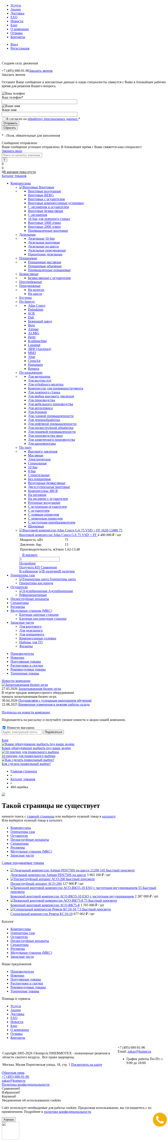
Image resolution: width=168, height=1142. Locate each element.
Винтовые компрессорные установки (56, 203)
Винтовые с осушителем (46, 199)
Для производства (41, 400)
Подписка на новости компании (26, 712)
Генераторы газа (22, 832)
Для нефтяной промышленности (52, 424)
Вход (14, 44)
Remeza (33, 368)
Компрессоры (20, 828)
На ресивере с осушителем (48, 499)
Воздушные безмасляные (46, 483)
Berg (31, 325)
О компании (19, 29)
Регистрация (19, 48)
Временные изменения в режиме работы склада (54, 704)
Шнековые (36, 526)
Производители (22, 653)
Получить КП (29, 567)
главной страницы (40, 816)
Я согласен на (43, 119)
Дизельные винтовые (44, 242)
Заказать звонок (41, 71)
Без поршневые (39, 479)
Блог (14, 25)
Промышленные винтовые (48, 230)
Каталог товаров (14, 176)
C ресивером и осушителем (48, 207)
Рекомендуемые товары (28, 669)
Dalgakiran (35, 309)
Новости (16, 21)
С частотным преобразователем (51, 522)
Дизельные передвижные (47, 250)
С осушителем (38, 510)
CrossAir (34, 361)
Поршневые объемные (45, 266)
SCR (31, 313)
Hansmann (35, 365)
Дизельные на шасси (43, 246)
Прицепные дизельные (45, 254)
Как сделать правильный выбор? (26, 764)
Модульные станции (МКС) (31, 851)
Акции (15, 9)
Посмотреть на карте (86, 1064)
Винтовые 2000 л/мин (44, 226)
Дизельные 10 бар (41, 238)
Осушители (19, 835)
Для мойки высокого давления (51, 396)
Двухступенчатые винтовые (49, 487)
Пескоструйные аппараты (29, 839)
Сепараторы (19, 843)
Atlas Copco (36, 305)
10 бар (32, 467)
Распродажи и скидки (26, 665)
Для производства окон (45, 435)
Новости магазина (20, 727)
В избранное (28, 571)
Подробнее (27, 563)
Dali (31, 317)
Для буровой (37, 412)
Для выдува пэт (39, 380)
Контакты (17, 37)
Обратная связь (13, 1073)
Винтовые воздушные (44, 191)
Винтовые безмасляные (45, 211)
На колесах (36, 290)
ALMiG (33, 333)
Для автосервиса (40, 408)
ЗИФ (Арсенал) (39, 349)
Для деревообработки (44, 420)
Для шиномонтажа (42, 443)
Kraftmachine (37, 341)
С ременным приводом (45, 518)
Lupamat (34, 345)
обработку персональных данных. (53, 119)
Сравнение (49, 567)
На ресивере (37, 495)
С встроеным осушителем (47, 506)
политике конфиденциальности (67, 1112)
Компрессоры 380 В (43, 491)
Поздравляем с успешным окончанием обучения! (55, 700)
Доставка (17, 13)
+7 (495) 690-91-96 (15, 1076)
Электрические (39, 459)
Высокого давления (42, 451)
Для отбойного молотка (45, 384)
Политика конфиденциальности (26, 1084)
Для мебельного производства (50, 404)
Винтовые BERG (41, 195)
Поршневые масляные (44, 262)
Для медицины (39, 376)
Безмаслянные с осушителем (49, 278)
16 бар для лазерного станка (49, 219)
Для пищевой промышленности (52, 432)
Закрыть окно (12, 151)
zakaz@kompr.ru (139, 1051)
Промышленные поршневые (49, 270)
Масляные (35, 455)
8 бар (32, 471)
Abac (31, 357)
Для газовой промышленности (51, 416)
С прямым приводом (43, 514)
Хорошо (9, 1119)
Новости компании (16, 681)
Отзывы (16, 33)
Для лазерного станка (44, 392)
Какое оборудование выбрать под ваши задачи (36, 748)
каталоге (108, 816)
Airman (33, 329)
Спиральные (37, 463)
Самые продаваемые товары (23, 863)
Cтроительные (39, 475)
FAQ (14, 17)
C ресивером (37, 215)
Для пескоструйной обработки (51, 428)
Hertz (32, 337)
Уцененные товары (24, 673)
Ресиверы (17, 847)
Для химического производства (51, 439)
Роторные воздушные (44, 503)
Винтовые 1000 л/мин (44, 223)
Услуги (15, 5)
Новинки (17, 657)
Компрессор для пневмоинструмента (55, 388)
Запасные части (22, 855)
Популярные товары (25, 661)
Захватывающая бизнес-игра (39, 689)
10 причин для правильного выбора (28, 756)
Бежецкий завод (40, 321)
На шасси (35, 294)
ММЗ (32, 353)
